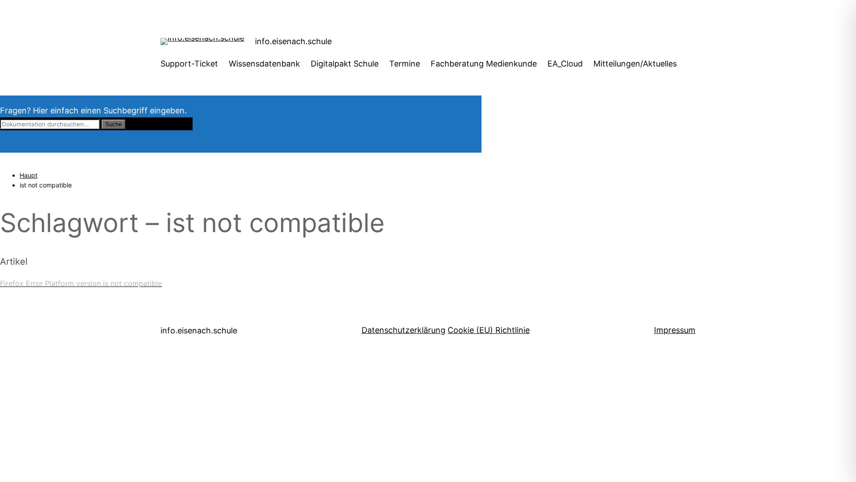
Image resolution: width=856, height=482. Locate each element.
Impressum (675, 330)
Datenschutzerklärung (403, 330)
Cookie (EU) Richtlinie (489, 330)
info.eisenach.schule (293, 41)
